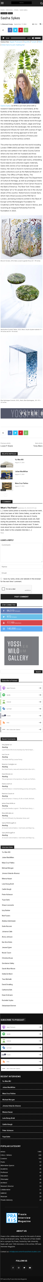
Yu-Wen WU (19, 460)
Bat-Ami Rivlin (7, 942)
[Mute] (33, 38)
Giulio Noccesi (7, 926)
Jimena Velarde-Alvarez (11, 873)
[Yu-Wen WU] (7, 463)
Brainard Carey (7, 24)
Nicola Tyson (6, 953)
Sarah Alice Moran (8, 969)
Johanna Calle (7, 931)
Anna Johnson (7, 937)
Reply (2, 533)
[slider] (38, 38)
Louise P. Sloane (7, 446)
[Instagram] (18, 1267)
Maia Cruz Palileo (21, 483)
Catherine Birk (7, 990)
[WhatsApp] (26, 30)
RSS (40, 42)
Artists (16, 10)
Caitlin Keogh (6, 889)
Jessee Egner (7, 947)
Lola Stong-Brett (8, 884)
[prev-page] (2, 494)
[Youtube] (30, 1267)
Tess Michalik (7, 979)
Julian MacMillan (21, 471)
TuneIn (34, 42)
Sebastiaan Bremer (9, 1006)
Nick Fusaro (6, 916)
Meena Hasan (7, 879)
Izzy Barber (6, 910)
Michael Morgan (8, 868)
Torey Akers (37, 446)
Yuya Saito (6, 900)
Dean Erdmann (7, 995)
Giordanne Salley (8, 963)
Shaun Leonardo (8, 905)
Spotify (27, 42)
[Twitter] (15, 30)
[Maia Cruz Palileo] (7, 486)
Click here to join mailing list (13, 45)
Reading (5, 747)
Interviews (9, 10)
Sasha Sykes (6, 106)
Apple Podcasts (16, 42)
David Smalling (7, 984)
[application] (21, 38)
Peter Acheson (7, 894)
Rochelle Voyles (7, 1000)
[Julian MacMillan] (7, 474)
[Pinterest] (20, 30)
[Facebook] (10, 30)
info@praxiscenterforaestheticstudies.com (25, 1251)
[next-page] (5, 494)
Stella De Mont (7, 974)
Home (3, 10)
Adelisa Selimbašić (9, 921)
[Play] (3, 38)
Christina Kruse (7, 958)
